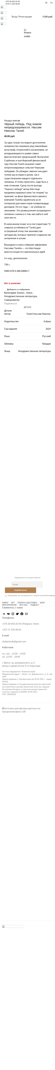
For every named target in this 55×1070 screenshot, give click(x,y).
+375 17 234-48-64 (12, 4)
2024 (48, 329)
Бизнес (21, 293)
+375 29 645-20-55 (12, 2)
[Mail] (26, 615)
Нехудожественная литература (20, 296)
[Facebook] (22, 615)
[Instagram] (13, 615)
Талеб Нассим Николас (38, 314)
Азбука (47, 321)
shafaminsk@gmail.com (14, 641)
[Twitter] (17, 615)
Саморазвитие (12, 300)
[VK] (8, 615)
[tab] (27, 307)
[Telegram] (4, 615)
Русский (46, 336)
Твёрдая (46, 344)
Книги (29, 293)
